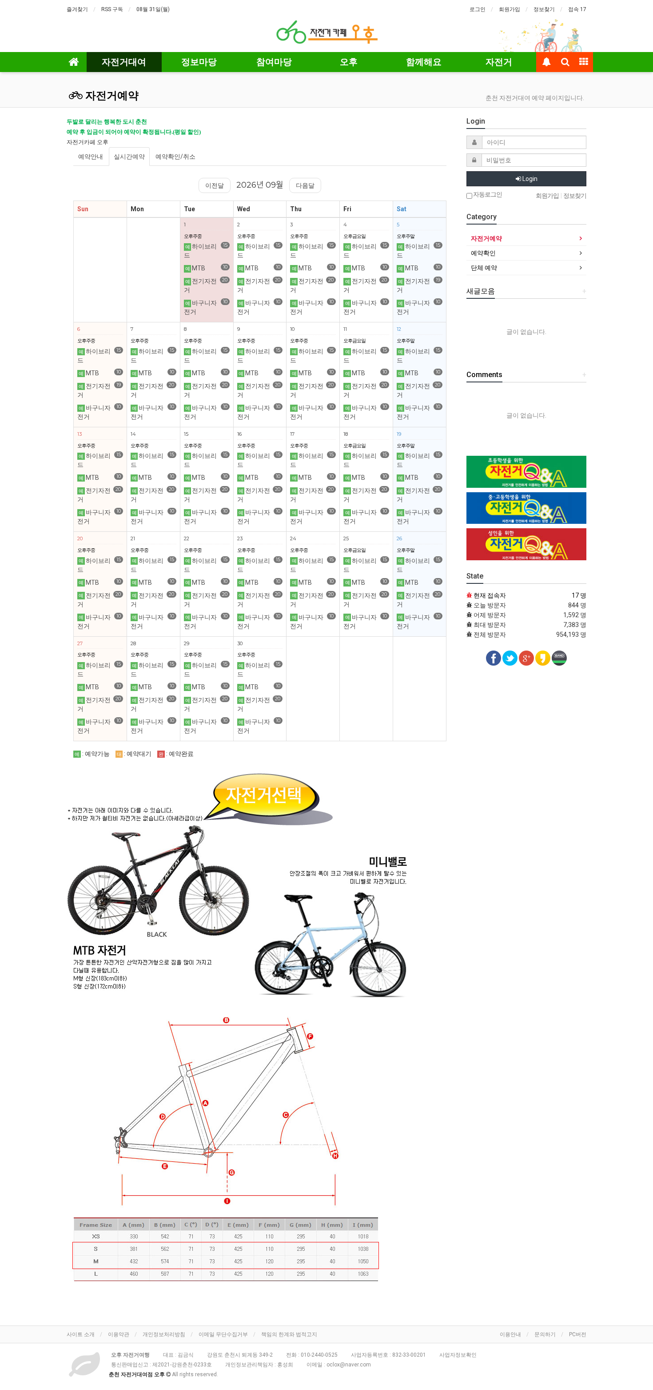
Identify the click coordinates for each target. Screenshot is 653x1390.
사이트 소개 (81, 1334)
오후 (349, 61)
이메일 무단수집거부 (223, 1334)
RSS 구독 (112, 9)
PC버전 (577, 1334)
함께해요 (424, 61)
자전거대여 (124, 61)
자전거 (499, 61)
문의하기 (545, 1334)
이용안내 (510, 1334)
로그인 (478, 9)
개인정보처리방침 (164, 1334)
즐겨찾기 (77, 9)
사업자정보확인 (458, 1355)
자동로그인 (487, 194)
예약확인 (483, 253)
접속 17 (577, 9)
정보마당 (199, 61)
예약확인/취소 (175, 156)
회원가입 (509, 9)
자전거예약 (111, 95)
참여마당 (274, 61)
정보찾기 (544, 9)
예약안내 (90, 156)
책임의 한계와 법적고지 (289, 1334)
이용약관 (118, 1334)
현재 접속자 (490, 595)
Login (529, 178)
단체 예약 (484, 267)
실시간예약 (129, 156)
